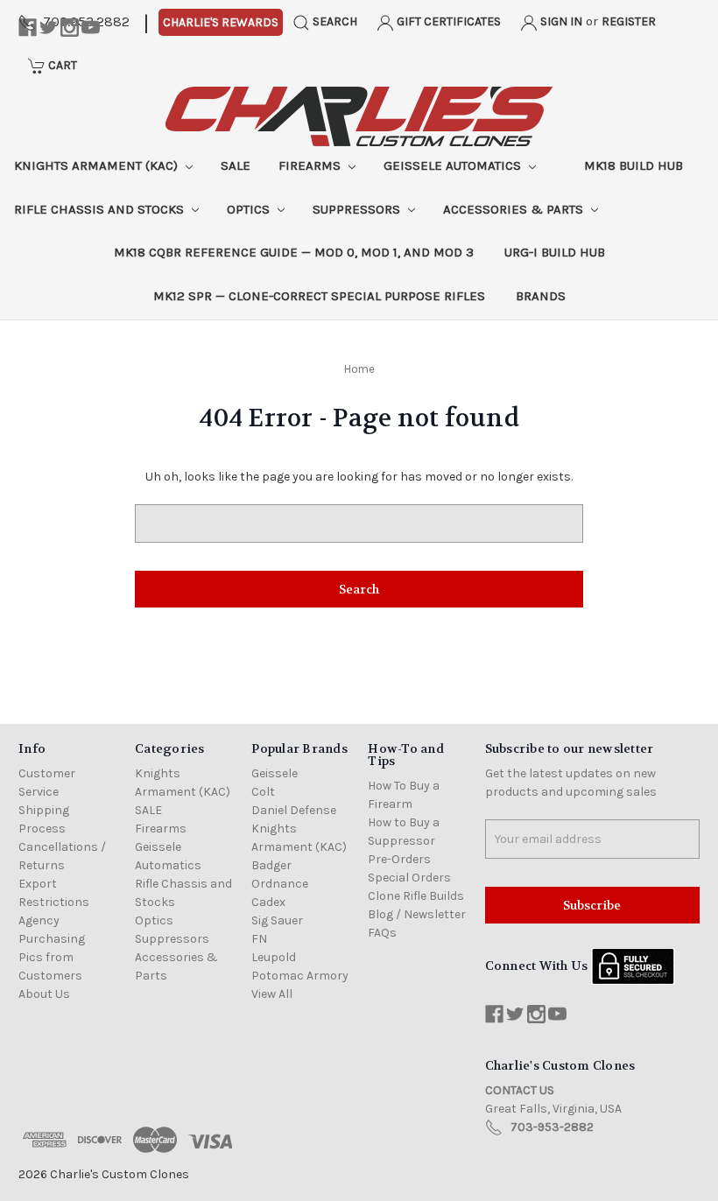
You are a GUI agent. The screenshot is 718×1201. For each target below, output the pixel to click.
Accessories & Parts (515, 209)
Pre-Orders (399, 859)
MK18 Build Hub (633, 165)
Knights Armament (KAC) (97, 165)
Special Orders (409, 877)
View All (271, 994)
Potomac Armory (299, 975)
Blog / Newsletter (417, 914)
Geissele (274, 773)
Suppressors (358, 209)
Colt (263, 791)
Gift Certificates (447, 21)
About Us (44, 994)
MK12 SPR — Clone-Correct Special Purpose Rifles (319, 296)
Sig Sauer (277, 920)
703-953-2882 (552, 1127)
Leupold (273, 957)
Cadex (268, 902)
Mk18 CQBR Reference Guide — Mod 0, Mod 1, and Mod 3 (294, 252)
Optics (250, 209)
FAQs (382, 932)
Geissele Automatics (454, 165)
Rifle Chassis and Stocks (100, 209)
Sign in (560, 21)
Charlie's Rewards (220, 22)
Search (333, 21)
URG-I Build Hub (554, 252)
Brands (541, 296)
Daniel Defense (293, 810)
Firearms (311, 165)
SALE (235, 165)
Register (629, 21)
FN (259, 938)
